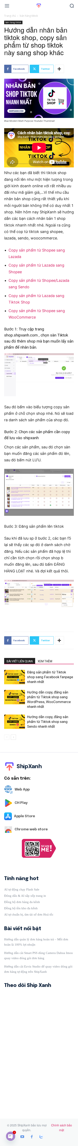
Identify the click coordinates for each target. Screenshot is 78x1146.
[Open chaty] (10, 1136)
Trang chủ (10, 16)
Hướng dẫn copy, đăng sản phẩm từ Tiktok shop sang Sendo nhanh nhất (47, 722)
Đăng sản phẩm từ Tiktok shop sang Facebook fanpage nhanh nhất (50, 677)
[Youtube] (22, 1137)
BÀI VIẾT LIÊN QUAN (20, 661)
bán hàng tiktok (29, 16)
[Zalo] (41, 1137)
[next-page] (13, 737)
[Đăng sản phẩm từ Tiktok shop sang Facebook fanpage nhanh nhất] (14, 677)
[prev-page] (6, 737)
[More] (59, 69)
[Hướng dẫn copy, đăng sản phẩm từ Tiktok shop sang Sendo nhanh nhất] (14, 722)
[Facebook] (32, 1137)
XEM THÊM (45, 661)
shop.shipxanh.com (21, 335)
